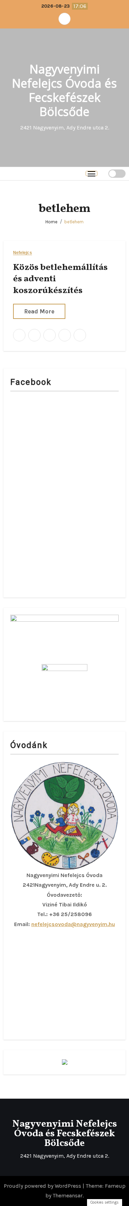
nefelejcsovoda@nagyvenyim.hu (73, 924)
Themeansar (68, 1195)
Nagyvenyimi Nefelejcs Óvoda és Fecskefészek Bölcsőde (64, 90)
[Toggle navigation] (92, 173)
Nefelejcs (22, 253)
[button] (103, 173)
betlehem (74, 221)
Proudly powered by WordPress (43, 1186)
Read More (39, 311)
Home (51, 221)
